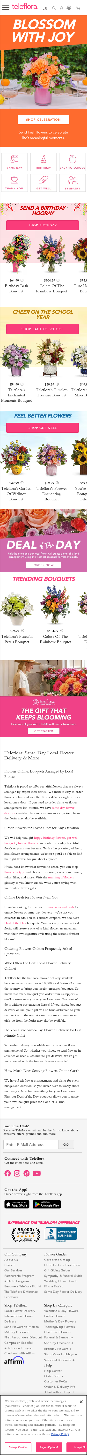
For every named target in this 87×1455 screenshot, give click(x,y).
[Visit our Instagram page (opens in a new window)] (17, 1175)
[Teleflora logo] (25, 9)
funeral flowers (28, 843)
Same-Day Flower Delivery (63, 1292)
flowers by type (14, 872)
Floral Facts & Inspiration (62, 1265)
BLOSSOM (43, 30)
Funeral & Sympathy (58, 1337)
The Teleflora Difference (21, 1292)
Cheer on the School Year (43, 314)
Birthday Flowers (56, 1349)
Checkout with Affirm (19, 1353)
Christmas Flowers (57, 1332)
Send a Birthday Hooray (42, 210)
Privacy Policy (60, 1434)
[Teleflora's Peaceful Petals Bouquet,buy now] (17, 606)
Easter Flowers (54, 1316)
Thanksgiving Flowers (59, 1327)
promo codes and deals (59, 907)
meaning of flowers (61, 877)
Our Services (13, 1270)
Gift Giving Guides (57, 1270)
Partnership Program (19, 1276)
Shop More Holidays (59, 1354)
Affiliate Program (16, 1281)
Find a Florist (53, 1286)
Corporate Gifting (57, 1260)
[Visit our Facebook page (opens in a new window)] (7, 1175)
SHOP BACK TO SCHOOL (43, 329)
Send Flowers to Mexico (21, 1327)
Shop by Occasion (57, 1343)
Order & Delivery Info (59, 1387)
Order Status (53, 1376)
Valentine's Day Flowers (61, 1311)
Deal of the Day (15, 923)
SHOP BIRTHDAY (43, 225)
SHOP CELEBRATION (43, 119)
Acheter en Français (18, 1348)
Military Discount (16, 1332)
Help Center (53, 1371)
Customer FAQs (55, 1381)
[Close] (81, 1401)
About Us (11, 1260)
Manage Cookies (18, 1447)
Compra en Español (18, 1343)
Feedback (11, 1297)
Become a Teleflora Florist (22, 1286)
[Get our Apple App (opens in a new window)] (16, 1205)
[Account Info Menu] (62, 9)
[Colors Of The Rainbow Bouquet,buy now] (55, 606)
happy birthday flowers (49, 838)
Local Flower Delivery (19, 1311)
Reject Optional (49, 1447)
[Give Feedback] (68, 9)
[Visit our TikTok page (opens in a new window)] (26, 1175)
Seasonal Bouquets (57, 1360)
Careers (9, 1265)
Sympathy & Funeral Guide (63, 1276)
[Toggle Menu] (5, 5)
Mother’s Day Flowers (60, 1321)
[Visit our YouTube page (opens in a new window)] (37, 1175)
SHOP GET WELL (43, 428)
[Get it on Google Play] (47, 1205)
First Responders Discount (23, 1337)
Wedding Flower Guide (60, 1281)
